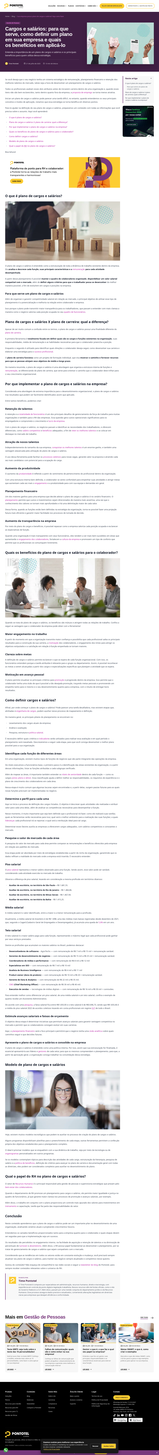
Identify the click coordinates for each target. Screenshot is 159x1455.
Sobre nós (52, 1396)
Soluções (51, 6)
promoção (59, 680)
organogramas (12, 1153)
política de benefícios (25, 1163)
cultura (65, 539)
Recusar (95, 1446)
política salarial (36, 732)
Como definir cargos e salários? (23, 136)
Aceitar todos (109, 1446)
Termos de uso (97, 1396)
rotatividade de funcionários (32, 414)
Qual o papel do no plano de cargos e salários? (32, 146)
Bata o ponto (74, 1396)
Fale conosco (122, 1397)
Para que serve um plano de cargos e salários (137, 88)
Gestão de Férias (11, 1415)
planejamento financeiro (23, 1031)
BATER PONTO (133, 6)
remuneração (79, 269)
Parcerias (51, 1408)
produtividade (25, 473)
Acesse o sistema (76, 1400)
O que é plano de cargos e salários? (138, 83)
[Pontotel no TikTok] (114, 1415)
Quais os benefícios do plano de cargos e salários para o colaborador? (41, 131)
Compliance (52, 1404)
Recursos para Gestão (13, 1404)
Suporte (73, 1404)
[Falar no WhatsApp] (6, 1450)
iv (53, 643)
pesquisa (28, 1004)
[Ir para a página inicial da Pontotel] (13, 6)
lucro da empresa (56, 421)
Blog (28, 1396)
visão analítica (95, 1031)
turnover (23, 1246)
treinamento (11, 1206)
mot (51, 643)
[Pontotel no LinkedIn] (118, 1415)
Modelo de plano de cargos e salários (26, 141)
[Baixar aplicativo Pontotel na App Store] (135, 1420)
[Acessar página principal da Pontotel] (17, 1434)
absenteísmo (35, 1246)
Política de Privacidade (100, 1400)
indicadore (44, 738)
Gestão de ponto (146, 6)
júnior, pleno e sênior (21, 778)
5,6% (101, 922)
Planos (71, 6)
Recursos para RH (11, 1408)
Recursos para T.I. (11, 1411)
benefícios (47, 430)
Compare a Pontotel (34, 1408)
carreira (17, 332)
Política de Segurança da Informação (101, 1405)
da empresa (74, 539)
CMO (11, 984)
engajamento (41, 483)
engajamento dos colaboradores (34, 539)
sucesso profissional (43, 351)
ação (56, 643)
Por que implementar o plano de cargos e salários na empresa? (137, 99)
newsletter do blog (89, 1265)
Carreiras (51, 1400)
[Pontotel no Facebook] (130, 1415)
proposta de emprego (82, 92)
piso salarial (12, 869)
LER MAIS (10, 1369)
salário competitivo (31, 430)
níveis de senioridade (71, 774)
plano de (9, 332)
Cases (50, 1411)
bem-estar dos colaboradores (18, 1187)
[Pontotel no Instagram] (126, 1415)
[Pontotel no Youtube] (122, 1415)
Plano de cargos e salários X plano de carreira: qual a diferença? (137, 93)
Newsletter (31, 1404)
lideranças (10, 820)
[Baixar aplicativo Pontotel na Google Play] (120, 1420)
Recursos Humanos (24, 1183)
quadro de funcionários (74, 312)
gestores (42, 1051)
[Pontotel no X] (134, 1415)
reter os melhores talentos (83, 430)
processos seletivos (52, 457)
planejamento (11, 500)
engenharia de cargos (26, 711)
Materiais (30, 1400)
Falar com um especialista (112, 6)
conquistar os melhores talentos (67, 447)
